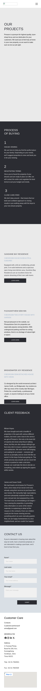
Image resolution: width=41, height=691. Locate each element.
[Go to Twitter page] (14, 638)
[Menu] (36, 4)
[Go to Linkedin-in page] (11, 638)
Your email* (8, 577)
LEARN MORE (15, 280)
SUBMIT (27, 602)
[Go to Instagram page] (8, 638)
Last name (8, 567)
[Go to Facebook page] (6, 638)
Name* (6, 557)
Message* (7, 586)
